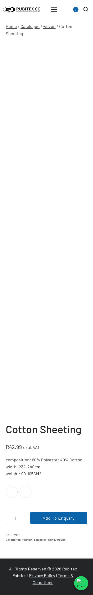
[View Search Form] (86, 9)
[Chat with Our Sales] (81, 583)
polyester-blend (44, 540)
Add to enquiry (59, 518)
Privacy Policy (42, 575)
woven (61, 540)
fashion (27, 540)
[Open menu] (54, 9)
